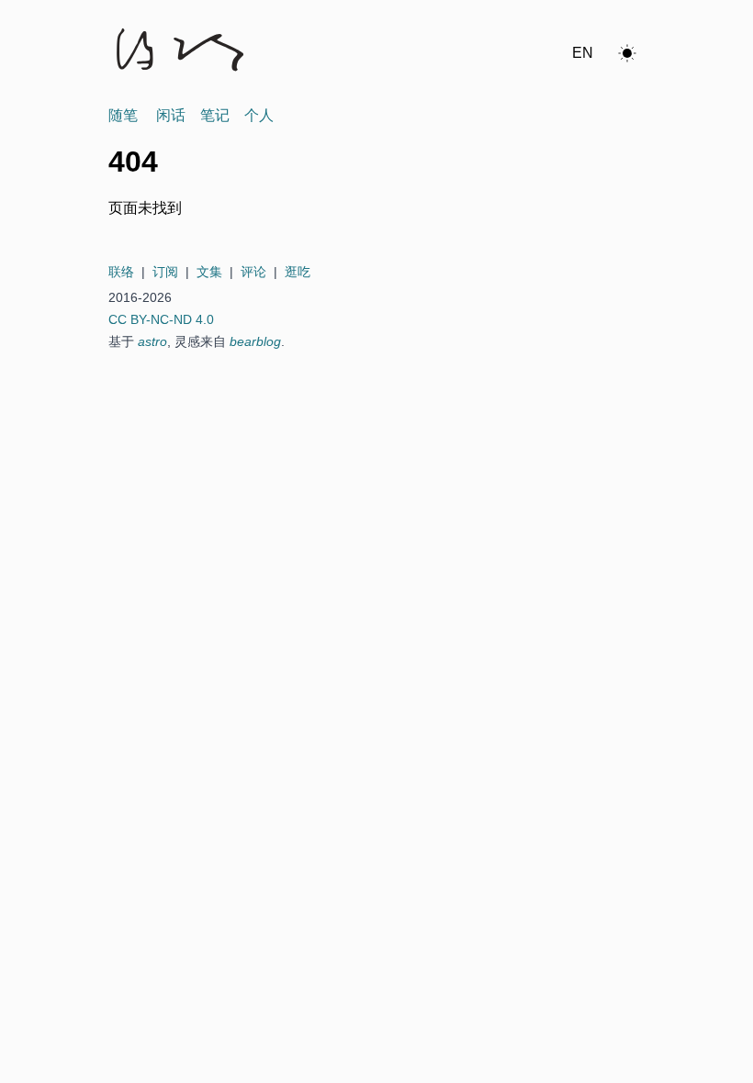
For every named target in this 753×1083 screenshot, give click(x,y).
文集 (209, 271)
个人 (259, 115)
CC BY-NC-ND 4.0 (161, 319)
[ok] (627, 53)
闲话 (170, 115)
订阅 (165, 271)
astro (152, 341)
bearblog (255, 341)
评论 (253, 271)
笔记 (215, 115)
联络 (121, 271)
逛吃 (297, 271)
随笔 (123, 115)
